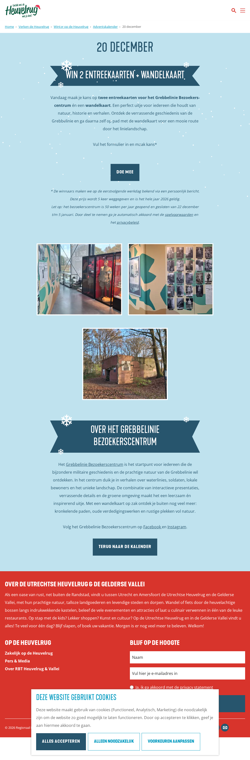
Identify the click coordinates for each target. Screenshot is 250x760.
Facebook (152, 527)
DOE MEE (125, 172)
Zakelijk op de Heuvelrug (29, 653)
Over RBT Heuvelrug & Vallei (32, 669)
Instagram (176, 527)
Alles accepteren (61, 742)
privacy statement (196, 687)
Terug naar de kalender (125, 547)
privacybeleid (128, 222)
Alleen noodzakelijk (114, 742)
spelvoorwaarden (179, 214)
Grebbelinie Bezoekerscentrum (94, 464)
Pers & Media (17, 661)
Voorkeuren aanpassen (171, 742)
